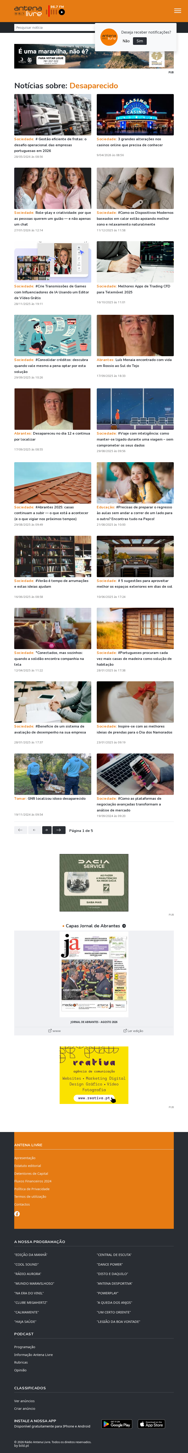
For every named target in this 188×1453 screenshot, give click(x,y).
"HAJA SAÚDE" (25, 1321)
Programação (24, 1347)
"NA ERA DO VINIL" (29, 1293)
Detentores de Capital (31, 1173)
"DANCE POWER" (110, 1264)
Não (126, 40)
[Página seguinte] (47, 830)
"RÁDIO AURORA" (27, 1274)
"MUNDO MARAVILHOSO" (34, 1283)
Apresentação (25, 1158)
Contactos (22, 1204)
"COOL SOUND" (26, 1264)
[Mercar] (94, 882)
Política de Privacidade (32, 1189)
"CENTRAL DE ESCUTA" (114, 1254)
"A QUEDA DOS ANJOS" (114, 1302)
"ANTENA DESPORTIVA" (115, 1283)
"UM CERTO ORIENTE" (114, 1312)
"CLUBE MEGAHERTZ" (30, 1302)
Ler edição (135, 1031)
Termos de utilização (30, 1196)
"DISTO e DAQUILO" (112, 1274)
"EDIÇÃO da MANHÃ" (30, 1254)
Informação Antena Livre (33, 1355)
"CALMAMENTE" (26, 1312)
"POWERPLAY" (108, 1293)
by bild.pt (21, 1445)
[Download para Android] (116, 1424)
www (56, 1031)
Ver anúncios (24, 1401)
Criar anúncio (24, 1408)
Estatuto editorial (27, 1166)
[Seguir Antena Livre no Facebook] (17, 1214)
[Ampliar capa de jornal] (94, 974)
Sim (140, 40)
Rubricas (21, 1362)
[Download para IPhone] (151, 1424)
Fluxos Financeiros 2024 (32, 1181)
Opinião (20, 1370)
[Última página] (59, 830)
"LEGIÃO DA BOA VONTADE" (118, 1321)
